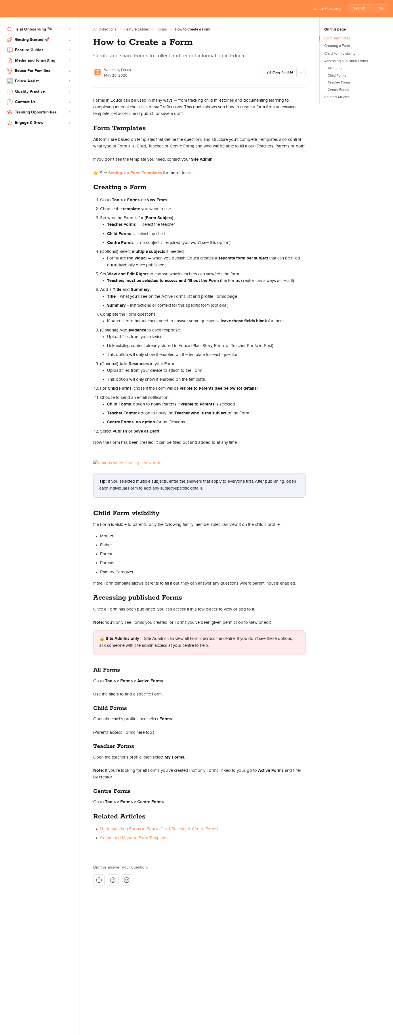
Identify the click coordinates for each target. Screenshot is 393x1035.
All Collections (104, 29)
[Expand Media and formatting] (69, 60)
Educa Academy (327, 8)
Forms (162, 29)
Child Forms (337, 75)
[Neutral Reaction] (113, 880)
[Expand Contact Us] (69, 102)
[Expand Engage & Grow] (69, 123)
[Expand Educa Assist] (69, 81)
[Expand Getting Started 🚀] (69, 40)
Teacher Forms (339, 82)
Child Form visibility (339, 53)
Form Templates (337, 38)
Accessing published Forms (346, 61)
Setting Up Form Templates (135, 173)
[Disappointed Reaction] (99, 880)
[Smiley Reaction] (126, 880)
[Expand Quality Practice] (69, 92)
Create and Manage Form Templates (134, 837)
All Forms (335, 68)
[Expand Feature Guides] (69, 50)
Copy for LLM (282, 72)
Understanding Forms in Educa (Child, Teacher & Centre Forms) (159, 829)
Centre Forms (338, 90)
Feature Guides (136, 29)
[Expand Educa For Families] (69, 71)
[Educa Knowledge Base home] (6, 8)
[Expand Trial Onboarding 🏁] (69, 29)
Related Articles (337, 97)
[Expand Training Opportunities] (69, 112)
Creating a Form (337, 45)
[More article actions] (301, 72)
